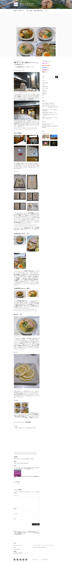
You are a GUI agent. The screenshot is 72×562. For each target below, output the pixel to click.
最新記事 (15, 10)
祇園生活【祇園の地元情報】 (38, 10)
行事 (43, 95)
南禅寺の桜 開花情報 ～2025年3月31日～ (48, 103)
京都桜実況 (44, 90)
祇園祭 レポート (44, 71)
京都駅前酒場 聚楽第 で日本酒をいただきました (49, 112)
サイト (15, 518)
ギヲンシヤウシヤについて (18, 545)
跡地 (43, 97)
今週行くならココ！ (21, 10)
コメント (16, 495)
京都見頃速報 (44, 93)
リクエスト (46, 10)
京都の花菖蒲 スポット (45, 69)
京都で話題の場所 (45, 86)
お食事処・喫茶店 (17, 481)
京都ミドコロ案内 (29, 10)
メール (15, 513)
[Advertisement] (36, 20)
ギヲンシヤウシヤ (27, 4)
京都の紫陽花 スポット (45, 67)
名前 (15, 508)
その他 (43, 84)
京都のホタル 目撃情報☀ (46, 65)
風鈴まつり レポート (45, 63)
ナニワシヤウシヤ (45, 133)
